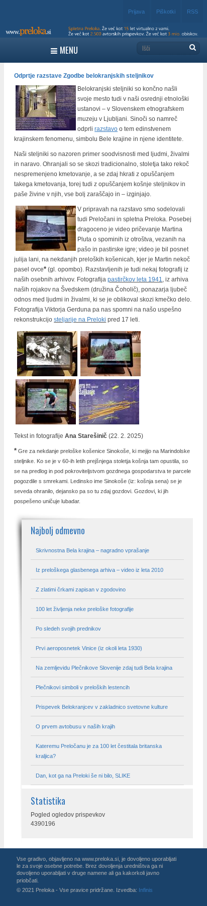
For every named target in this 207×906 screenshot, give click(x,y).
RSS (192, 12)
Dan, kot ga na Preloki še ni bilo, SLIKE (83, 776)
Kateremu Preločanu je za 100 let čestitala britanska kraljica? (99, 751)
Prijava (136, 12)
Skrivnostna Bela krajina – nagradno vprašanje (92, 550)
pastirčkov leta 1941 (135, 279)
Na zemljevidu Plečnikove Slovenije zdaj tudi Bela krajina (104, 668)
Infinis (146, 890)
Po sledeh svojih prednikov (68, 629)
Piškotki (165, 12)
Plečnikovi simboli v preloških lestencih (83, 687)
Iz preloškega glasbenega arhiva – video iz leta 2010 (99, 570)
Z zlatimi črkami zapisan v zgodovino (81, 589)
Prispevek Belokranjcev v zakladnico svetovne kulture (102, 707)
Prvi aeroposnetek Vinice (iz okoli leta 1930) (89, 648)
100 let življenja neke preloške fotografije (85, 609)
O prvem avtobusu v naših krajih (75, 726)
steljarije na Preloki (80, 319)
